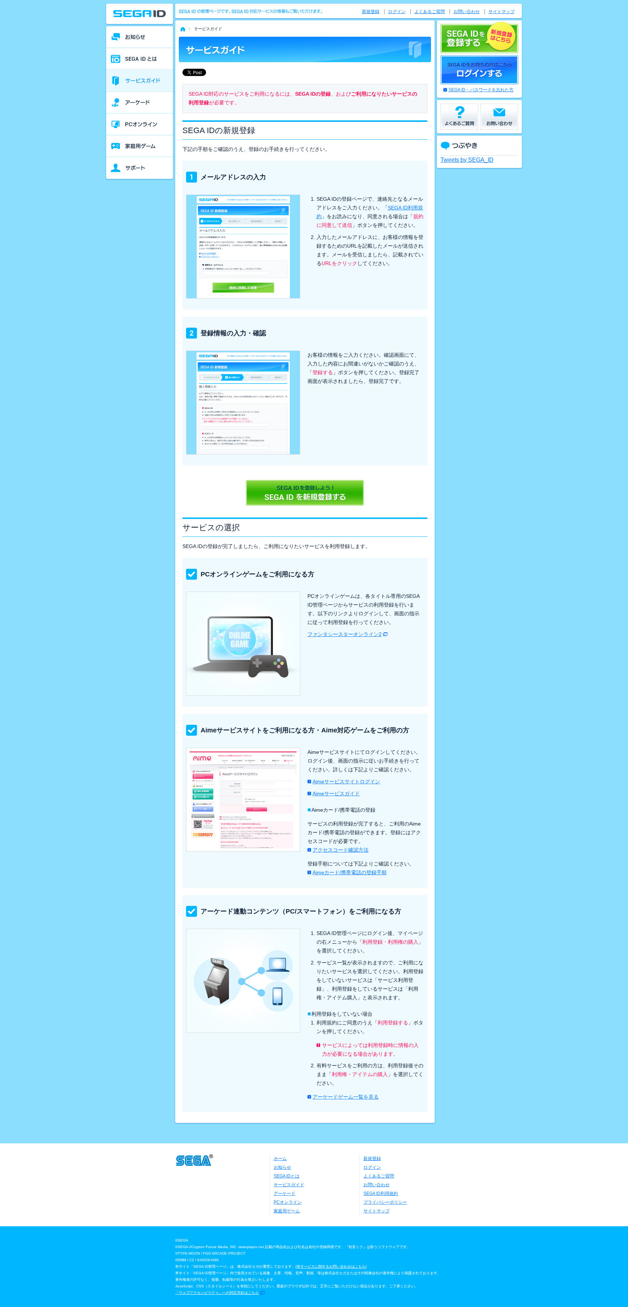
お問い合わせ (467, 11)
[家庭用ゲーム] (139, 146)
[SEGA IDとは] (139, 59)
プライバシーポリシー (385, 1202)
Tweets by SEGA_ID (467, 160)
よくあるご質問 (429, 11)
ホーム (280, 1158)
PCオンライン (288, 1202)
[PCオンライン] (139, 124)
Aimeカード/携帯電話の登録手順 (350, 872)
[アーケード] (139, 102)
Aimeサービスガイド (336, 793)
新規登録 (370, 11)
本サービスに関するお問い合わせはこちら (331, 1266)
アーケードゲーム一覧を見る (346, 1097)
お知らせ (282, 1167)
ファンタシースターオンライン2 (344, 634)
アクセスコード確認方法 (341, 850)
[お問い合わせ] (499, 117)
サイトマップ (501, 11)
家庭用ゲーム (287, 1211)
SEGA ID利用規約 (380, 1193)
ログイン (397, 11)
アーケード (284, 1193)
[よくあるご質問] (459, 117)
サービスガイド (289, 1184)
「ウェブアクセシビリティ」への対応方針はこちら (217, 1293)
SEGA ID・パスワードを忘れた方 (481, 89)
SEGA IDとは (286, 1176)
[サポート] (139, 168)
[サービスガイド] (139, 81)
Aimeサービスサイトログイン (346, 781)
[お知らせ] (139, 37)
